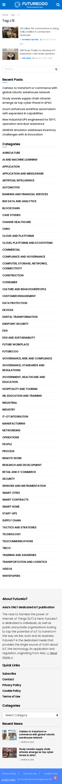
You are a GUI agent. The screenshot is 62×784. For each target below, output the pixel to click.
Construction (13, 275)
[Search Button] (58, 5)
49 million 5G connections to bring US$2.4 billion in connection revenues (39, 32)
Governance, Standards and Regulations (23, 367)
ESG (5, 331)
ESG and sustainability (18, 338)
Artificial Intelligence (18, 180)
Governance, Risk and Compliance (27, 358)
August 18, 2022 (48, 39)
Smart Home (11, 506)
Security (8, 479)
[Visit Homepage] (31, 5)
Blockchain (11, 208)
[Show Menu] (3, 5)
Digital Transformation (20, 317)
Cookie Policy (11, 691)
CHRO (6, 229)
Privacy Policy (11, 685)
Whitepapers (11, 576)
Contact (8, 679)
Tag (12, 14)
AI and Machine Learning (19, 160)
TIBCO (6, 548)
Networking (11, 430)
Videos (7, 569)
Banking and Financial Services (25, 194)
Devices (7, 310)
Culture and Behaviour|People (24, 289)
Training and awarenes (19, 555)
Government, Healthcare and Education (23, 379)
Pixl (50, 779)
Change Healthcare (16, 222)
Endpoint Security (15, 324)
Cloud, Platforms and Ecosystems (27, 243)
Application (11, 166)
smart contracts (15, 499)
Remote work (12, 458)
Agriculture (11, 153)
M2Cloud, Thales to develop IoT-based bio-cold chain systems (38, 52)
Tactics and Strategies (19, 527)
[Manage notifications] (55, 777)
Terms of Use (11, 696)
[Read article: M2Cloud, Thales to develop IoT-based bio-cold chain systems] (10, 54)
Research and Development (22, 465)
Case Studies (11, 215)
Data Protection (14, 303)
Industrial (9, 403)
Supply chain (11, 520)
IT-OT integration (15, 416)
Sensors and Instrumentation (24, 486)
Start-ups (9, 513)
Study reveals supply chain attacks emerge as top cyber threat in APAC (36, 752)
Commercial (11, 250)
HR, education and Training (22, 396)
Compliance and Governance (23, 257)
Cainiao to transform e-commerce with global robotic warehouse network (37, 734)
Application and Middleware (23, 173)
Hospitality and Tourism (19, 389)
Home (5, 14)
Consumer (9, 282)
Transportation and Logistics (24, 562)
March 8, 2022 (40, 58)
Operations (10, 437)
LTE (18, 14)
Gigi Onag (26, 58)
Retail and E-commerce (19, 472)
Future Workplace (15, 344)
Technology (11, 534)
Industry (8, 409)
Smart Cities (11, 493)
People (7, 444)
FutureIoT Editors (30, 39)
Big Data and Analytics (19, 201)
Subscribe (9, 674)
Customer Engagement (19, 296)
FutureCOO (10, 351)
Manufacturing (13, 423)
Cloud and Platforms (18, 236)
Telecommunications (17, 541)
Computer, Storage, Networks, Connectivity (24, 266)
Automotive (11, 187)
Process (8, 451)
